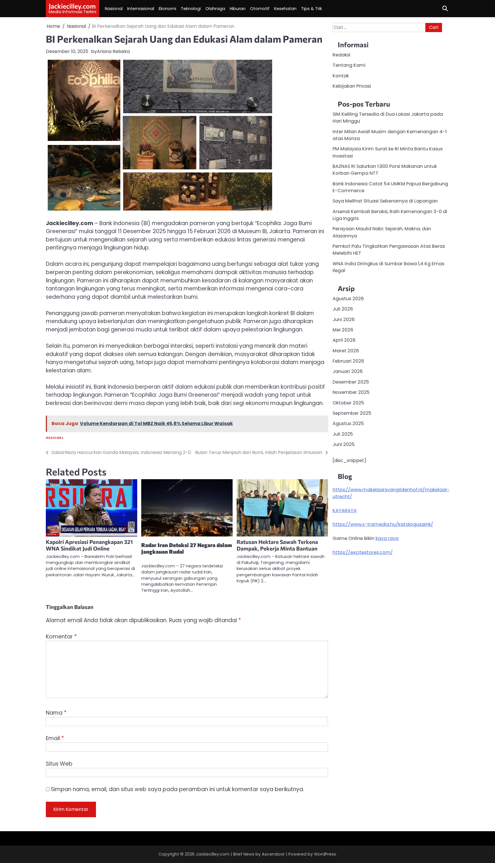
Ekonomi (167, 8)
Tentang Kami (349, 65)
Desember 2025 (351, 381)
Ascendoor (273, 854)
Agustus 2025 (348, 423)
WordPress (325, 854)
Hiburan (237, 8)
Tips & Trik (311, 8)
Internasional (140, 8)
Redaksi (341, 54)
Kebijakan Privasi (352, 85)
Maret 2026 (346, 350)
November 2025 (351, 392)
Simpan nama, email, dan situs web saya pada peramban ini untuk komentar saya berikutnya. (177, 789)
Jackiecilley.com (72, 6)
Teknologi (191, 8)
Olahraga (215, 8)
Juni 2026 (344, 319)
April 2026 (344, 340)
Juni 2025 (344, 444)
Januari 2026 (348, 371)
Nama (56, 713)
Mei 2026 (343, 329)
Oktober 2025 (348, 402)
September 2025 (352, 413)
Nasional (114, 8)
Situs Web (59, 764)
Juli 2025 (343, 433)
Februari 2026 (348, 360)
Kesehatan (285, 8)
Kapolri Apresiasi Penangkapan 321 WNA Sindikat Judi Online (89, 545)
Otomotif (260, 8)
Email (55, 738)
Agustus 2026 (348, 298)
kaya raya (387, 538)
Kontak (341, 75)
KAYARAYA (345, 510)
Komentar (61, 636)
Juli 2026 (343, 309)
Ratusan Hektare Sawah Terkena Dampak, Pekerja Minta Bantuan (277, 545)
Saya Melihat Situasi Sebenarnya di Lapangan (385, 201)
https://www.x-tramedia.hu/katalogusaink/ (383, 524)
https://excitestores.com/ (363, 552)
